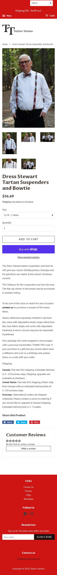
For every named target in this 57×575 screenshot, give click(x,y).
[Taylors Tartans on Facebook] (25, 514)
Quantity (6, 222)
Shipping (6, 201)
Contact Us (29, 487)
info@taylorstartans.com (28, 559)
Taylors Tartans (37, 568)
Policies (28, 491)
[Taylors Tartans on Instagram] (31, 514)
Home (5, 44)
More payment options (28, 257)
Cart (52, 15)
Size (4, 209)
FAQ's (28, 495)
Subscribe (44, 537)
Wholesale (28, 499)
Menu (9, 15)
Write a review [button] (28, 448)
